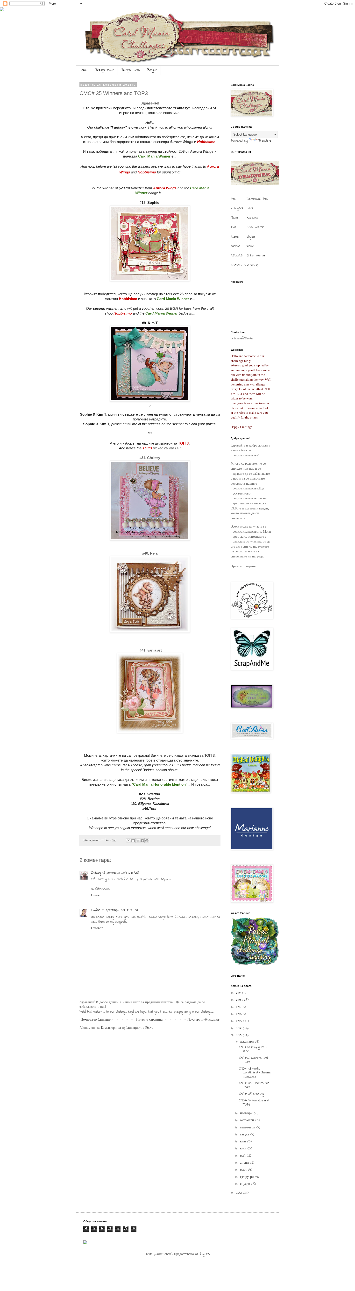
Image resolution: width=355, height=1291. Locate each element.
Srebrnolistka (256, 255)
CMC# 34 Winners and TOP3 (254, 1102)
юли (243, 1141)
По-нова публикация (96, 1019)
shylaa (251, 236)
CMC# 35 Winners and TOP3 (254, 1085)
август (245, 1134)
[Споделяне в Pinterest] (146, 840)
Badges (152, 70)
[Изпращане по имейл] (128, 840)
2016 (239, 1014)
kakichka (236, 255)
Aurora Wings (181, 142)
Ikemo (250, 246)
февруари (247, 1177)
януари (245, 1184)
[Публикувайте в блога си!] (133, 840)
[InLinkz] (85, 1242)
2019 (239, 993)
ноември (247, 1113)
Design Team (130, 70)
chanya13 (237, 208)
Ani (233, 198)
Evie (234, 227)
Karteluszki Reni (257, 198)
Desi (234, 217)
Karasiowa (238, 265)
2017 (239, 1007)
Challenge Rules (104, 70)
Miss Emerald (255, 227)
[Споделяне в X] (137, 840)
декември (247, 1041)
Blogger (204, 1254)
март (244, 1169)
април (245, 1162)
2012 (239, 1192)
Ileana (235, 236)
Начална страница (149, 1019)
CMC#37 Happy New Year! (253, 1049)
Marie (250, 208)
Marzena (252, 217)
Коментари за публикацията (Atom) (127, 1027)
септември (248, 1127)
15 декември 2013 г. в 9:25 (120, 872)
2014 (239, 1028)
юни (244, 1148)
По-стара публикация (203, 1019)
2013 (239, 1035)
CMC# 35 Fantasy (251, 1094)
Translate (264, 140)
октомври (247, 1120)
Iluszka (235, 246)
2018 (239, 1000)
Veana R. (252, 265)
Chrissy (96, 872)
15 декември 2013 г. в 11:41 (120, 910)
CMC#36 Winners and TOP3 (253, 1060)
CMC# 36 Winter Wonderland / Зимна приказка (254, 1072)
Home (83, 70)
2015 (239, 1021)
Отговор (97, 895)
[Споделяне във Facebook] (142, 840)
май (243, 1155)
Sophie (95, 910)
